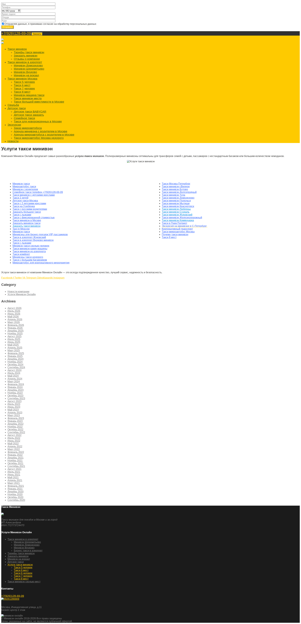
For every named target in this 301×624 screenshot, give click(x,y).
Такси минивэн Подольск (176, 200)
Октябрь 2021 (15, 463)
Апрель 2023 (15, 412)
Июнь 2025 (14, 342)
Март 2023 (14, 415)
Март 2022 (14, 449)
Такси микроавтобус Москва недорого (39, 138)
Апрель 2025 (15, 347)
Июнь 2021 (14, 474)
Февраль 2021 (16, 486)
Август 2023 (14, 401)
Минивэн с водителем (25, 189)
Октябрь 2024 (15, 364)
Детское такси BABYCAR (30, 111)
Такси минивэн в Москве (27, 220)
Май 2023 (13, 409)
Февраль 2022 (16, 452)
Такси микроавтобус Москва (178, 231)
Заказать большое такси (27, 212)
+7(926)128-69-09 (16, 33)
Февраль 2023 (16, 418)
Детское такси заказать (29, 114)
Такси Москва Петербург (176, 183)
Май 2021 (13, 477)
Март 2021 (14, 483)
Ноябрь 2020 (15, 494)
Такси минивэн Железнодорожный (182, 217)
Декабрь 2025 (16, 330)
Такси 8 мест (22, 91)
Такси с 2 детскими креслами (29, 203)
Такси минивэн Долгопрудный (179, 192)
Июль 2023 (14, 404)
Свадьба (13, 105)
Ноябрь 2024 (15, 361)
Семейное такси (24, 118)
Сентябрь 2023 (16, 398)
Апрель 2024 (15, 378)
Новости (13, 141)
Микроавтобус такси (24, 186)
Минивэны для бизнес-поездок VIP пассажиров (40, 234)
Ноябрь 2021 (15, 460)
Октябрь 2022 (15, 429)
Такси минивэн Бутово (175, 189)
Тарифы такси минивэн (29, 52)
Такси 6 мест (22, 85)
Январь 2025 (15, 356)
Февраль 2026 (16, 325)
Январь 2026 (15, 328)
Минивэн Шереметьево (29, 68)
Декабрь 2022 (16, 424)
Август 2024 (14, 370)
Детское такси (17, 108)
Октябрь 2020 (15, 497)
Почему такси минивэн (175, 234)
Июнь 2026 (14, 313)
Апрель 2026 (15, 319)
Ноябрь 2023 (15, 392)
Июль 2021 (14, 472)
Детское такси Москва (25, 200)
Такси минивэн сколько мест (24, 581)
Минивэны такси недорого (28, 257)
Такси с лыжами (22, 214)
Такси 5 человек (24, 82)
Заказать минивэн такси (26, 223)
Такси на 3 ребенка (24, 206)
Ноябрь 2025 (15, 333)
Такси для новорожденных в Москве (38, 121)
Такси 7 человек (24, 88)
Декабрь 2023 (16, 390)
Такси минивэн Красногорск (178, 206)
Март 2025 (14, 350)
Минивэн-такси (21, 231)
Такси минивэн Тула (173, 195)
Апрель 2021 (15, 480)
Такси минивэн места (28, 98)
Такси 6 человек (23, 573)
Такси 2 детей (20, 197)
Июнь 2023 (14, 407)
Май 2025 (13, 345)
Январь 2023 (15, 421)
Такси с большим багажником (30, 260)
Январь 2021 (15, 488)
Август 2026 (14, 308)
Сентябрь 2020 (16, 500)
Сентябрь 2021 (16, 466)
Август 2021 (14, 469)
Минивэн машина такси (29, 95)
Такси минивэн (17, 49)
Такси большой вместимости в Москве (39, 101)
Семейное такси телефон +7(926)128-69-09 (38, 192)
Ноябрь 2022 (15, 426)
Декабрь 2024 (16, 359)
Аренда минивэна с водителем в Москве (40, 131)
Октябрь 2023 (15, 395)
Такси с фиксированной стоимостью (34, 217)
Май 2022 (13, 443)
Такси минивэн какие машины (30, 248)
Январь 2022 (15, 455)
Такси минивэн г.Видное (176, 186)
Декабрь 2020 (16, 491)
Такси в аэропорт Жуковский (29, 237)
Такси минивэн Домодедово (178, 197)
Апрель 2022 (15, 446)
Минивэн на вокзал (26, 75)
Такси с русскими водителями (30, 209)
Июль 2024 (14, 373)
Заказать (37, 34)
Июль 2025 (14, 339)
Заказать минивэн (25, 55)
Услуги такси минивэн (20, 564)
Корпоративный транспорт (177, 228)
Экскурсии (14, 124)
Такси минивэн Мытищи (176, 203)
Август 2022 (14, 435)
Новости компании (18, 291)
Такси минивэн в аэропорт (25, 62)
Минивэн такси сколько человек (31, 245)
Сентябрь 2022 (16, 432)
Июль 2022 (14, 438)
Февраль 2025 (16, 353)
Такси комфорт (21, 254)
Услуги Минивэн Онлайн (22, 294)
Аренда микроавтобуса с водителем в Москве (44, 134)
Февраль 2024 (16, 384)
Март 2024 (14, 381)
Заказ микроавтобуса (28, 128)
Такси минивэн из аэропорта (29, 251)
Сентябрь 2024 (16, 367)
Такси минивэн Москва (22, 78)
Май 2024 (13, 376)
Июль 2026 (14, 311)
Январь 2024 (15, 387)
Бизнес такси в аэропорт (28, 550)
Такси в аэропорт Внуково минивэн (33, 240)
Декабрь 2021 (16, 457)
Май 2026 (13, 316)
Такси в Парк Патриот (174, 223)
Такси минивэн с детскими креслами (34, 195)
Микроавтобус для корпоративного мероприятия (41, 262)
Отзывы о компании (27, 59)
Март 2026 (14, 322)
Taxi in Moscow (21, 228)
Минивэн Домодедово (28, 65)
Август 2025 (14, 336)
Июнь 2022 (14, 440)
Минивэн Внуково (25, 72)
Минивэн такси (21, 183)
